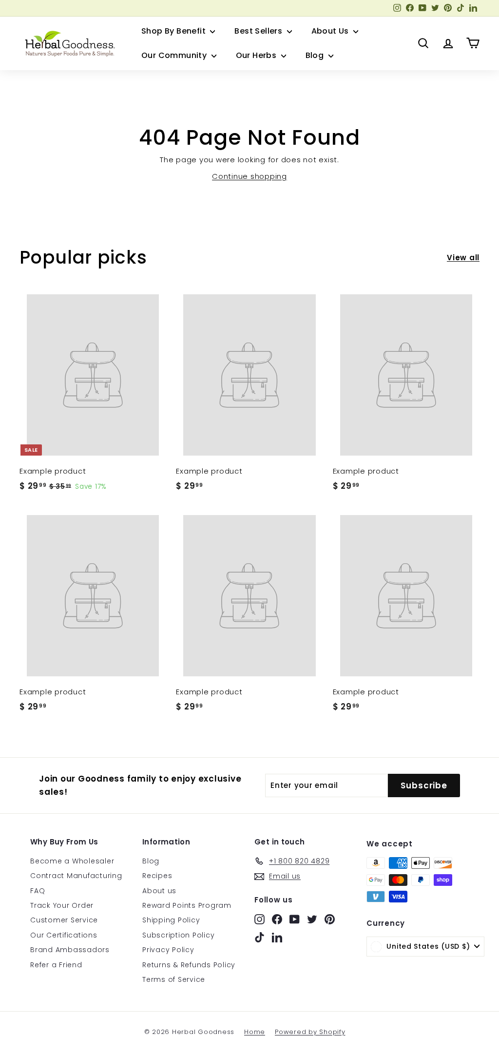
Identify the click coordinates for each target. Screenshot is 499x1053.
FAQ (37, 891)
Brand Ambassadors (70, 950)
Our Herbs (257, 55)
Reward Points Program (186, 905)
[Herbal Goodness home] (68, 43)
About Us (331, 31)
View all (463, 257)
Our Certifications (63, 935)
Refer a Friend (56, 965)
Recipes (157, 876)
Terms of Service (173, 979)
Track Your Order (62, 905)
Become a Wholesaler (72, 861)
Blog (316, 55)
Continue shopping (249, 176)
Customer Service (64, 920)
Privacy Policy (168, 950)
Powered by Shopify (310, 1031)
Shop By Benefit (174, 31)
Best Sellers (259, 31)
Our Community (175, 55)
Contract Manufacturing (76, 876)
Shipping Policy (171, 920)
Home (254, 1031)
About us (159, 891)
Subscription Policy (178, 935)
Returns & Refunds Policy (188, 965)
